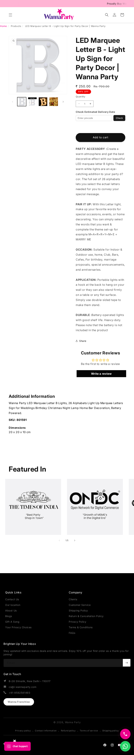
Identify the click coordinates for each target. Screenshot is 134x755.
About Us (11, 610)
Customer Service (80, 604)
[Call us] (125, 734)
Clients (73, 599)
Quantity (80, 96)
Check (119, 118)
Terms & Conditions (81, 627)
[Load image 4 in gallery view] (53, 101)
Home (3, 26)
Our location (12, 604)
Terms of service (89, 730)
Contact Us (12, 599)
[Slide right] (63, 102)
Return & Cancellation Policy (86, 616)
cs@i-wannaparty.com (22, 686)
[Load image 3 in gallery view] (43, 101)
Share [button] (82, 340)
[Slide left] (12, 102)
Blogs (8, 616)
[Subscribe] (127, 663)
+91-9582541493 (19, 692)
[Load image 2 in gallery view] (32, 101)
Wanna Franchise (19, 701)
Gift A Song (12, 621)
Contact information (46, 730)
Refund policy (68, 730)
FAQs (72, 632)
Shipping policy (110, 730)
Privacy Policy (77, 621)
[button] (10, 15)
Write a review (101, 373)
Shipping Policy (78, 610)
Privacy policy (23, 730)
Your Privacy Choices (18, 627)
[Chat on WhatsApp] (125, 746)
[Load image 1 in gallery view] (21, 101)
